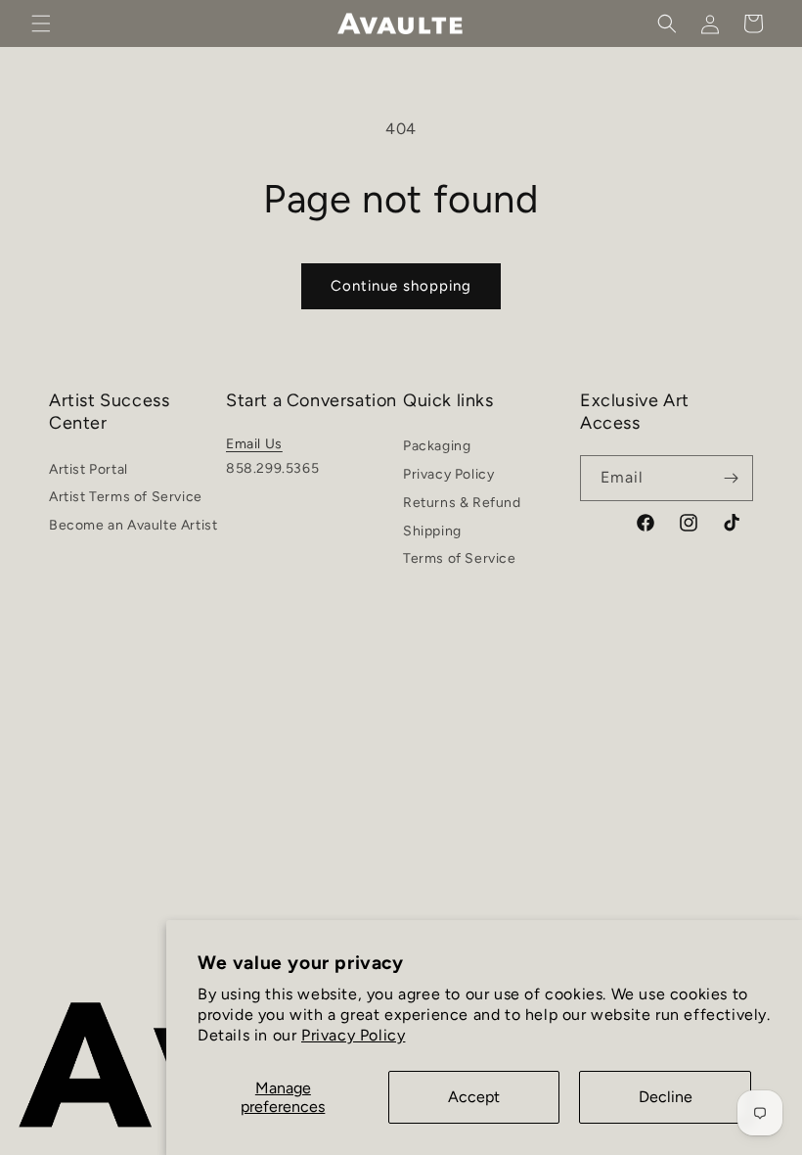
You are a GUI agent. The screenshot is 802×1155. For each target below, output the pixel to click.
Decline (665, 1096)
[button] (41, 23)
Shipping (432, 531)
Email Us (254, 444)
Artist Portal (88, 472)
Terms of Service (459, 558)
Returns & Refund (462, 502)
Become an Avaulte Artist (133, 525)
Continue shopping (401, 286)
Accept (474, 1096)
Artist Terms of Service (125, 496)
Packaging (436, 448)
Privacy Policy (353, 1035)
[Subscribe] (730, 478)
